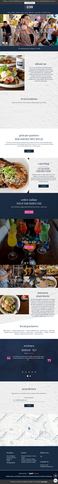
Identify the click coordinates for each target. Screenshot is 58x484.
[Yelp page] (41, 456)
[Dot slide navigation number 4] (33, 263)
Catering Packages (30, 3)
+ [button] (56, 441)
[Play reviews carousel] (30, 376)
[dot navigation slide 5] (35, 372)
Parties (26, 12)
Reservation (44, 12)
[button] (3, 43)
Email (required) (29, 397)
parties (29, 151)
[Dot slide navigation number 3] (30, 263)
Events (22, 12)
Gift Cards (31, 12)
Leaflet (45, 445)
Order (29, 212)
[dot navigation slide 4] (32, 372)
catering (42, 186)
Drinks (13, 12)
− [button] (56, 443)
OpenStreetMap (51, 445)
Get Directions (11, 462)
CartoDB (56, 445)
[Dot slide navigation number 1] (25, 263)
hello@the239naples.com (46, 466)
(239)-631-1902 (21, 102)
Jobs (49, 12)
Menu (9, 12)
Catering (17, 12)
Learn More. (44, 482)
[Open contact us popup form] (56, 481)
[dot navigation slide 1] (22, 372)
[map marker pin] (19, 48)
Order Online (38, 12)
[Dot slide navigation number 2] (28, 263)
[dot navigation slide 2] (25, 372)
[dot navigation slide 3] (29, 372)
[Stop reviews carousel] (28, 376)
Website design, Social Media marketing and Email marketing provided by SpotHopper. (29, 476)
